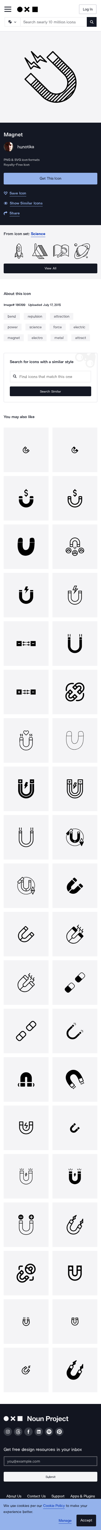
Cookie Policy (54, 1505)
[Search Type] (12, 22)
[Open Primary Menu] (7, 9)
